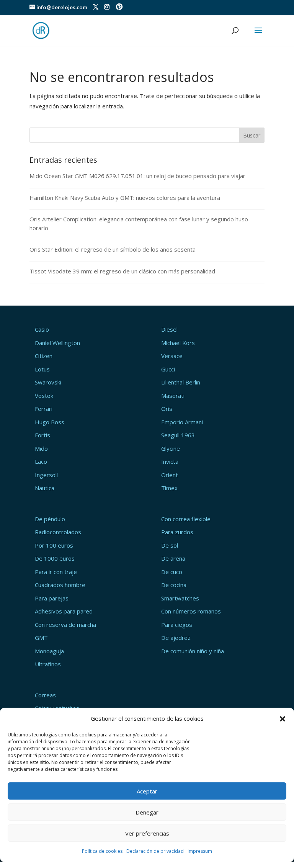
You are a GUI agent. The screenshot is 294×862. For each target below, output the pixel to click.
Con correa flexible (186, 519)
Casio (42, 329)
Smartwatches (180, 598)
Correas (45, 695)
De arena (173, 558)
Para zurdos (177, 532)
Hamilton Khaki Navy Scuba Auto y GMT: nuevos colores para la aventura (124, 197)
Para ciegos (176, 624)
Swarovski (48, 382)
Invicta (169, 461)
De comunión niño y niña (192, 651)
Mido (41, 448)
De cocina (173, 585)
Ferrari (43, 408)
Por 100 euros (54, 545)
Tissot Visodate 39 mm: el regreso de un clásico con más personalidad (122, 271)
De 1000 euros (55, 558)
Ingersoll (46, 475)
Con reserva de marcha (65, 624)
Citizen (43, 356)
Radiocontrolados (58, 532)
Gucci (168, 369)
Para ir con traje (56, 572)
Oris (166, 408)
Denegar (147, 812)
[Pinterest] (119, 7)
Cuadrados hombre (60, 585)
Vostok (44, 395)
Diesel (169, 329)
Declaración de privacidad (155, 851)
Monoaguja (49, 651)
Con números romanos (191, 611)
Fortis (42, 435)
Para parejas (52, 598)
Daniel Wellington (57, 343)
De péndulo (50, 519)
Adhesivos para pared (64, 611)
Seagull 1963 (178, 435)
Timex (169, 488)
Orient (169, 475)
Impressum (200, 851)
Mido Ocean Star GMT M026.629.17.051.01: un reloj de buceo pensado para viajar (137, 176)
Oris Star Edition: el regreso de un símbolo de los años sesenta (112, 249)
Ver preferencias (147, 833)
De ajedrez (176, 637)
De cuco (171, 572)
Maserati (173, 395)
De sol (169, 545)
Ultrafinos (48, 664)
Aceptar (147, 791)
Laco (41, 461)
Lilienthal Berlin (180, 382)
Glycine (170, 448)
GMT (41, 637)
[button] (282, 719)
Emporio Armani (182, 422)
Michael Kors (178, 343)
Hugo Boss (49, 422)
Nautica (44, 488)
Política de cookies (102, 851)
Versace (172, 356)
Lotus (42, 369)
